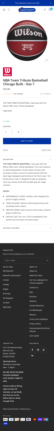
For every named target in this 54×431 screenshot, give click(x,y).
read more (7, 111)
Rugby (5, 289)
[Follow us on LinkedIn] (32, 355)
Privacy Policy (35, 323)
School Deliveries (37, 305)
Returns (33, 314)
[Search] (9, 10)
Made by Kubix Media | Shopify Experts (16, 409)
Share (5, 150)
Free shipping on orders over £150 (27, 2)
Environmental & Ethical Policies (40, 329)
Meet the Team (36, 275)
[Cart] (49, 10)
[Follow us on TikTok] (43, 350)
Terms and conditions (39, 319)
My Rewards (8, 271)
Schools (6, 302)
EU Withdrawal (36, 310)
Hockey (6, 284)
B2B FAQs (7, 307)
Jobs (31, 292)
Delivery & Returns (11, 228)
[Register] (47, 260)
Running (6, 293)
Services (33, 296)
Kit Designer (8, 298)
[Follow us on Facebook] (32, 350)
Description (8, 159)
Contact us (34, 287)
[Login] (45, 10)
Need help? (46, 150)
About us (33, 271)
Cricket (6, 280)
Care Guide (34, 336)
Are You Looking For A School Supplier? (39, 281)
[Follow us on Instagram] (38, 350)
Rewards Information (12, 275)
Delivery (33, 301)
